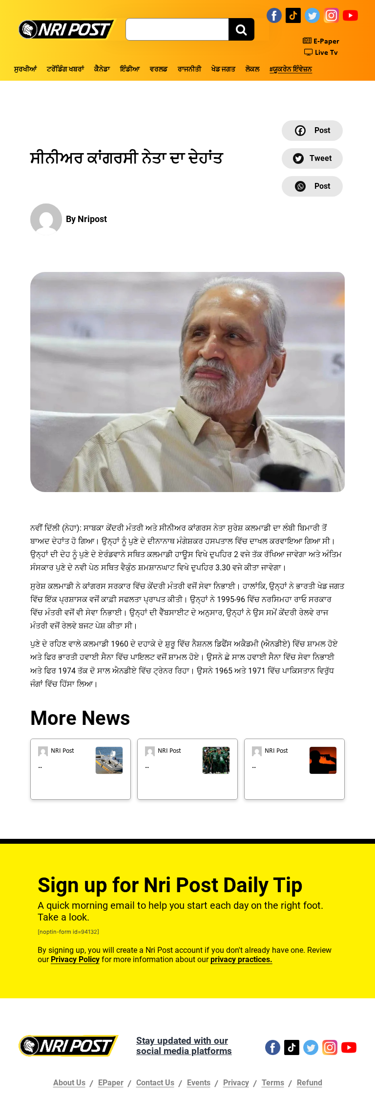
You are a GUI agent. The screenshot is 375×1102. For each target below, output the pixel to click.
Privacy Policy (75, 959)
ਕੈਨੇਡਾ (102, 69)
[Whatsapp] (312, 186)
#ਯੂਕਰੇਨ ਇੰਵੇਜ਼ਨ (291, 69)
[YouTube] (350, 15)
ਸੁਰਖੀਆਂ (25, 69)
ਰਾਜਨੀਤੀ (189, 69)
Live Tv (325, 53)
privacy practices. (241, 959)
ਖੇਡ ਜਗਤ (223, 69)
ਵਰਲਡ (158, 69)
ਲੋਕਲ (252, 69)
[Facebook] (274, 15)
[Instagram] (331, 15)
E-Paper (325, 41)
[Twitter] (312, 15)
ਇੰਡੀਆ (130, 69)
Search (241, 29)
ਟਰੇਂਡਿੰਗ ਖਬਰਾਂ (65, 69)
